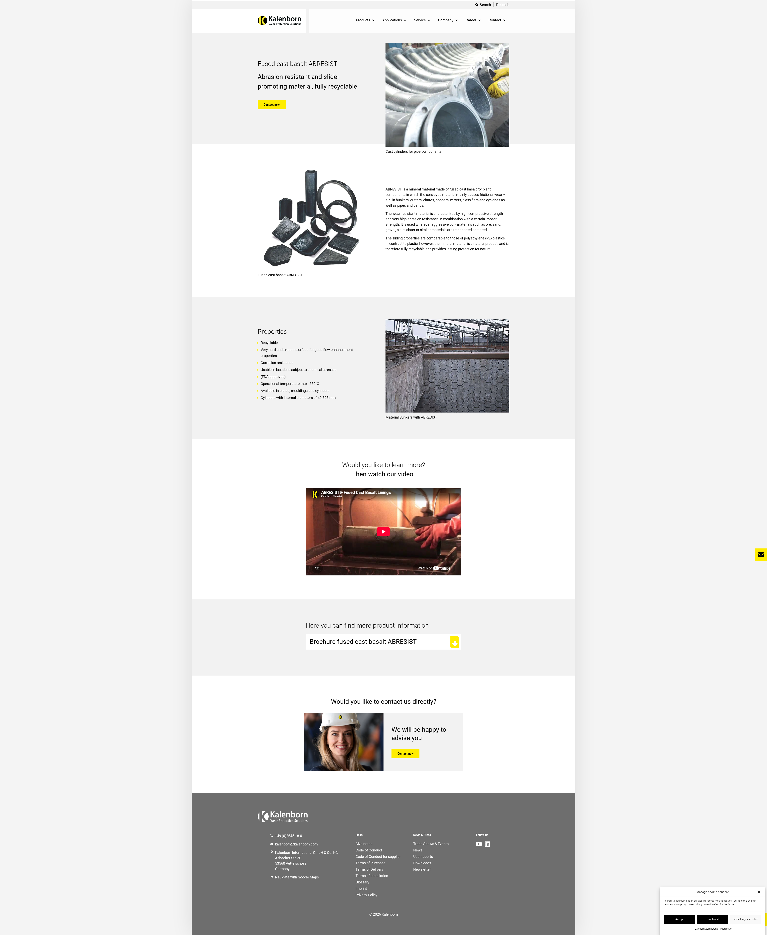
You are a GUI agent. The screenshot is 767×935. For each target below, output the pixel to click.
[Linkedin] (487, 844)
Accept (679, 919)
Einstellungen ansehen (745, 919)
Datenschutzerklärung (706, 928)
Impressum (726, 928)
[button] (759, 892)
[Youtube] (479, 844)
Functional (712, 919)
